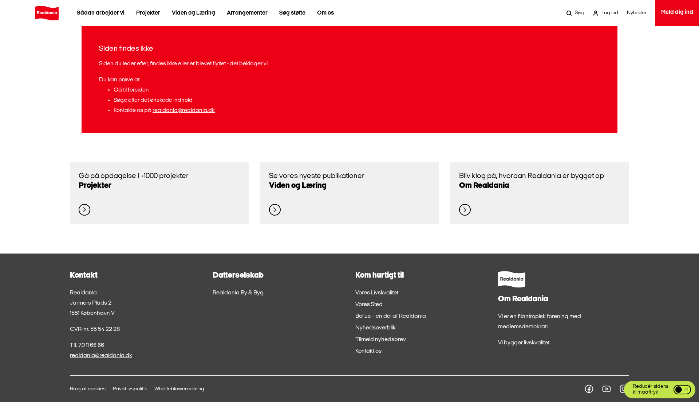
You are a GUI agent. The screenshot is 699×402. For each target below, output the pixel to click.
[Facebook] (589, 389)
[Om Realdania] (465, 210)
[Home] (47, 13)
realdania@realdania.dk (184, 110)
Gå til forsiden (131, 90)
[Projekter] (84, 210)
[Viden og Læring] (275, 210)
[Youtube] (606, 389)
